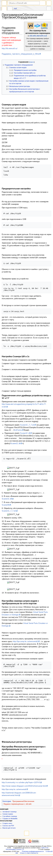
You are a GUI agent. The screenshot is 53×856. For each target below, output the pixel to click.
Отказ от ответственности (29, 853)
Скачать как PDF (8, 825)
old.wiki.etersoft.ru (37, 36)
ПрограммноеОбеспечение (23, 801)
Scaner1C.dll (25, 433)
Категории (7, 801)
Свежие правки (7, 814)
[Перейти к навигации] (4, 3)
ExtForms (18, 430)
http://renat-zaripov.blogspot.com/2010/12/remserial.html (24, 786)
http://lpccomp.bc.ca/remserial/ (14, 789)
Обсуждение (10, 9)
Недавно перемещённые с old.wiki (18, 804)
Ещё (15, 8)
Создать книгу (7, 823)
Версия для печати (8, 828)
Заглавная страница (9, 811)
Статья (4, 9)
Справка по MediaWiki (9, 818)
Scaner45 (5, 505)
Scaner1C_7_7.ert (27, 425)
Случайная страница (9, 816)
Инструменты (48, 9)
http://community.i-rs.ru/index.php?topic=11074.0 (21, 782)
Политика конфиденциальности (33, 851)
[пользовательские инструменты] (48, 3)
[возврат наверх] (26, 833)
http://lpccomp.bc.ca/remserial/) (25, 641)
